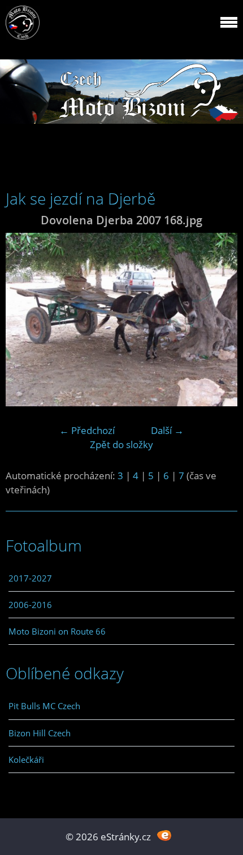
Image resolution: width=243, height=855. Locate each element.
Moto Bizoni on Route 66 (57, 631)
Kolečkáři (26, 759)
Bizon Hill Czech (39, 733)
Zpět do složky (121, 444)
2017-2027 (30, 578)
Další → (167, 430)
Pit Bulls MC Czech (44, 705)
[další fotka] (219, 320)
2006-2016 (30, 604)
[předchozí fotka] (24, 320)
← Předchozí (87, 430)
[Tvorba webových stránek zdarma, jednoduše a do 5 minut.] (164, 835)
